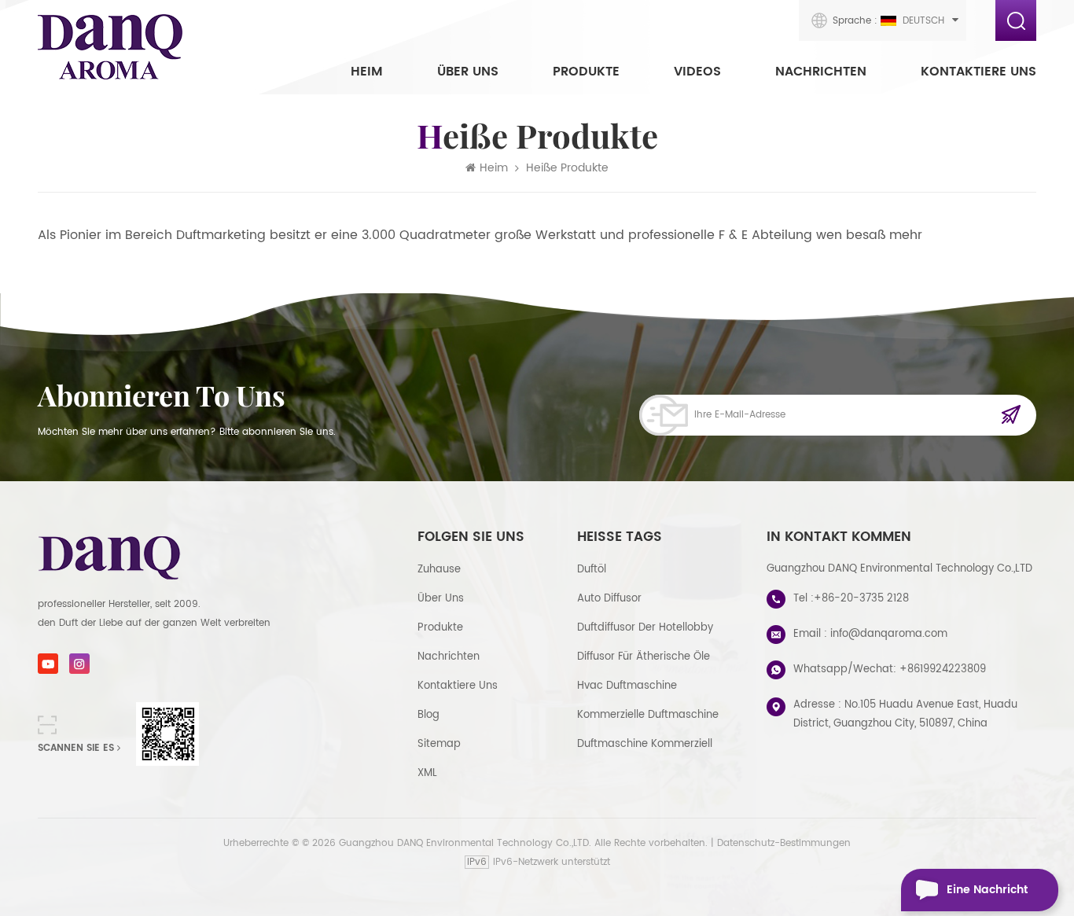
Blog (428, 715)
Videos (697, 71)
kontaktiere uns (978, 71)
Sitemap (439, 744)
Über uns (467, 71)
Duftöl (591, 569)
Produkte (586, 71)
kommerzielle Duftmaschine (648, 715)
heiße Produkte (567, 168)
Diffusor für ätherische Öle (643, 657)
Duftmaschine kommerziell (644, 744)
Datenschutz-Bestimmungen (784, 843)
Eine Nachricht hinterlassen (987, 896)
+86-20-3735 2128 (861, 598)
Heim (367, 71)
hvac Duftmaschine (627, 686)
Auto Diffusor (609, 598)
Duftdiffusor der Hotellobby (645, 628)
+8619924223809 (942, 669)
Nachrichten (820, 71)
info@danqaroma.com (888, 634)
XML (427, 773)
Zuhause (439, 569)
